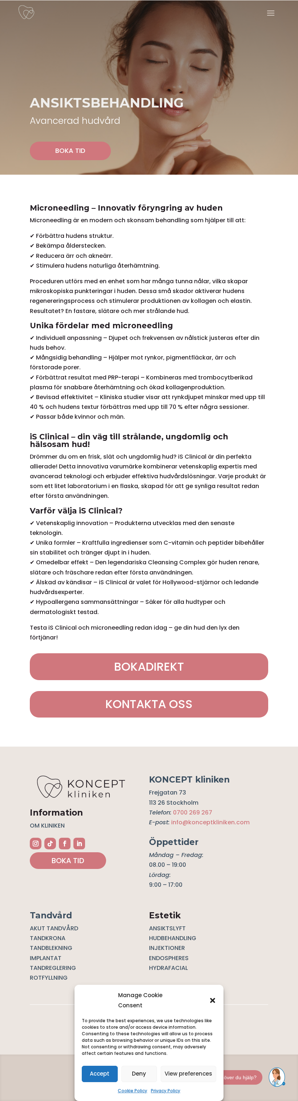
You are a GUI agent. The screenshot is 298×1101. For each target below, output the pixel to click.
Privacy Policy (165, 1091)
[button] (212, 1000)
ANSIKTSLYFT (167, 928)
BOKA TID (70, 150)
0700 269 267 (192, 812)
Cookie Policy (132, 1091)
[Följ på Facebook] (65, 843)
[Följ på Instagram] (35, 843)
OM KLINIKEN (47, 825)
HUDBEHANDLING (172, 938)
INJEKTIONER (167, 948)
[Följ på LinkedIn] (79, 843)
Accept (99, 1073)
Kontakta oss (149, 704)
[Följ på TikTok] (50, 843)
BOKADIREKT (149, 666)
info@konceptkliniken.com (210, 822)
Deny (139, 1073)
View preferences (188, 1073)
